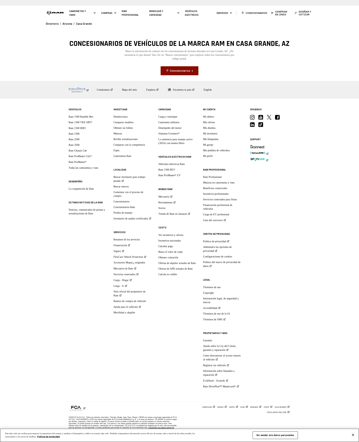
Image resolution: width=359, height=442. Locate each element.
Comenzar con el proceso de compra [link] (128, 194)
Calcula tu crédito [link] (167, 274)
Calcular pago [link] (165, 246)
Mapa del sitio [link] (129, 89)
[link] (55, 13)
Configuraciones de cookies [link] (217, 256)
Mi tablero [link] (208, 116)
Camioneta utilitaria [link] (168, 122)
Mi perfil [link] (208, 156)
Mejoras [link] (117, 133)
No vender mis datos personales (275, 435)
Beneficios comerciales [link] (215, 188)
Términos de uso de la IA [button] (216, 313)
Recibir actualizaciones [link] (125, 139)
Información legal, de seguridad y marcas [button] (221, 300)
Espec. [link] (116, 150)
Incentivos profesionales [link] (215, 193)
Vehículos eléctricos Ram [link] (171, 164)
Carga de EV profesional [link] (216, 214)
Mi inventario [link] (210, 133)
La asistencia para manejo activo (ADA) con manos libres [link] (175, 141)
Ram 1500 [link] (74, 133)
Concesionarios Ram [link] (124, 207)
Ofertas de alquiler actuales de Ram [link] (177, 263)
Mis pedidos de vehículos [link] (216, 150)
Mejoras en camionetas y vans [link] (218, 182)
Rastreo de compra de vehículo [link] (129, 301)
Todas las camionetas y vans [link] (83, 167)
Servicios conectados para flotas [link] (220, 199)
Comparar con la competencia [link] (129, 144)
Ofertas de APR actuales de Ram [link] (175, 268)
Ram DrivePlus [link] (219, 386)
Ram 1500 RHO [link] (77, 128)
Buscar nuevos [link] (121, 186)
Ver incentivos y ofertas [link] (170, 235)
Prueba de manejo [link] (122, 212)
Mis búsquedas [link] (210, 139)
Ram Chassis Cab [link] (78, 150)
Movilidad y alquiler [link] (124, 312)
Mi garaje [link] (208, 144)
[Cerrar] (353, 435)
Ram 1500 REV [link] (166, 169)
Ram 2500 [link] (74, 139)
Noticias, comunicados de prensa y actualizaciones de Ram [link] (87, 211)
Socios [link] (161, 208)
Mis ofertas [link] (209, 122)
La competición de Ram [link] (81, 188)
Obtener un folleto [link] (123, 128)
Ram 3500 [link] (74, 145)
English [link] (208, 89)
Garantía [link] (207, 340)
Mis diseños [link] (209, 128)
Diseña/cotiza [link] (120, 116)
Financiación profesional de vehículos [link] (217, 207)
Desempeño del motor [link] (170, 128)
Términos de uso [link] (212, 287)
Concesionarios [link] (121, 201)
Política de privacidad (48, 436)
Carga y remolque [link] (167, 116)
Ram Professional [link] (212, 177)
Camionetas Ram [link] (122, 156)
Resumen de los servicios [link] (126, 239)
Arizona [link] (67, 23)
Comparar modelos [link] (123, 122)
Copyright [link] (208, 292)
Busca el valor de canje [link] (170, 251)
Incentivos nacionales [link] (169, 240)
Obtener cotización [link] (168, 257)
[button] (82, 13)
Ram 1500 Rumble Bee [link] (81, 116)
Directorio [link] (52, 23)
